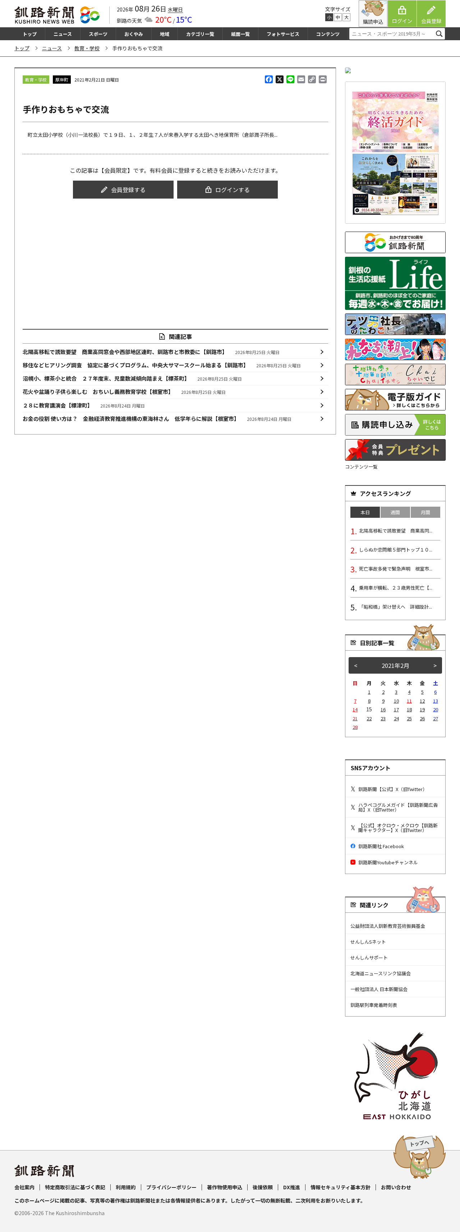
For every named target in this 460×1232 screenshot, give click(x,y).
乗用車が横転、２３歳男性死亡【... (395, 587)
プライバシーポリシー (171, 1187)
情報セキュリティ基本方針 (340, 1187)
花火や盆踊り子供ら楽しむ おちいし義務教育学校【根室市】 (124, 391)
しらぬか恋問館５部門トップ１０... (395, 549)
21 (355, 718)
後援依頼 (263, 1187)
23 (383, 718)
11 (409, 700)
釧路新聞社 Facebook (381, 846)
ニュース (63, 34)
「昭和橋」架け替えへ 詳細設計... (395, 606)
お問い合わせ (396, 1187)
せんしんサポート (369, 957)
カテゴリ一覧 (200, 34)
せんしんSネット (368, 941)
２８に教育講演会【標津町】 (84, 405)
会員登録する (128, 189)
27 (435, 718)
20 (435, 709)
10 (396, 700)
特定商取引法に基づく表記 (75, 1187)
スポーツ (98, 34)
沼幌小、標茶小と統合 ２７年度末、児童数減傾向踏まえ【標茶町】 (132, 378)
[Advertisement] (175, 257)
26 (422, 718)
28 (355, 727)
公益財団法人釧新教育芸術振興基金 (387, 925)
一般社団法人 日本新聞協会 (379, 989)
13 (435, 700)
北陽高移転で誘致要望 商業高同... (395, 530)
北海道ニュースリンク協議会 (380, 973)
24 (396, 718)
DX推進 (291, 1187)
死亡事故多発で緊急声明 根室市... (395, 568)
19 (422, 709)
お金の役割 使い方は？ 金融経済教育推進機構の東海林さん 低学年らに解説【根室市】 (157, 418)
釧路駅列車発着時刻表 (373, 1004)
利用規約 (126, 1187)
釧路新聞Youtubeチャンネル (388, 862)
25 (409, 718)
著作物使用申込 (224, 1187)
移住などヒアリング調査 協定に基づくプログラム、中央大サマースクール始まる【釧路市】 (162, 365)
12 (422, 700)
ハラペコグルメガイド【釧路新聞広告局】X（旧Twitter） (398, 807)
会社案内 (24, 1187)
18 (409, 709)
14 (355, 709)
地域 (164, 34)
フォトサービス (283, 34)
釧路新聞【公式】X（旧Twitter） (392, 789)
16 (383, 709)
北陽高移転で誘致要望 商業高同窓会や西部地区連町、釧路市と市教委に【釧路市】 (151, 351)
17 (396, 709)
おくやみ (133, 34)
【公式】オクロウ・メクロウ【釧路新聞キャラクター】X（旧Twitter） (398, 827)
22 (369, 718)
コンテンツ (328, 34)
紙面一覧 (240, 34)
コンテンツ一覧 (361, 466)
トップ (30, 34)
